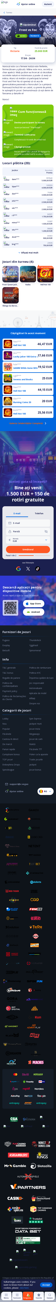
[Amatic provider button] (13, 837)
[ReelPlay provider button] (13, 972)
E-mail (17, 513)
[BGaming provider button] (36, 837)
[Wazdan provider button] (36, 855)
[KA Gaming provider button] (36, 990)
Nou (4, 723)
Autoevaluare (35, 688)
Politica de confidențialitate (10, 684)
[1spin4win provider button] (13, 855)
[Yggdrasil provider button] (36, 819)
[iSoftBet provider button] (36, 864)
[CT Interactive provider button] (36, 873)
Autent (48, 4)
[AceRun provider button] (36, 1017)
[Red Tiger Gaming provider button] (13, 891)
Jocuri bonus (35, 769)
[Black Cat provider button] (13, 1035)
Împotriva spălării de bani (41, 677)
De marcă (7, 744)
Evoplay (6, 645)
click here (24, 1287)
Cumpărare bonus (11, 754)
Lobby (5, 718)
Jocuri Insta (34, 728)
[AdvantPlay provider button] (36, 1026)
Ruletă (32, 744)
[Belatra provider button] (13, 909)
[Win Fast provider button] (36, 936)
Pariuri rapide (8, 749)
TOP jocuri (7, 759)
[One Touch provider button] (13, 945)
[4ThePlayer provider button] (36, 963)
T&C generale (9, 667)
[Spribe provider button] (36, 891)
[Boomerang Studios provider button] (13, 981)
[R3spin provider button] (36, 1044)
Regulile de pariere (11, 677)
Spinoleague (8, 769)
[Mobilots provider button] (36, 882)
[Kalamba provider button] (13, 864)
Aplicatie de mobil (37, 693)
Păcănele (6, 733)
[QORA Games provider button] (13, 999)
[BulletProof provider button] (36, 972)
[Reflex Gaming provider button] (13, 1017)
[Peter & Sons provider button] (13, 846)
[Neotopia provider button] (13, 1062)
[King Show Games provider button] (36, 945)
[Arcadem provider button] (13, 882)
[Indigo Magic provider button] (36, 999)
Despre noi (34, 703)
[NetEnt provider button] (36, 846)
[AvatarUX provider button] (13, 963)
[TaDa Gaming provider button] (36, 927)
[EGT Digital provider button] (13, 1008)
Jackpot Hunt (35, 723)
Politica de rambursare (40, 667)
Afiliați (32, 698)
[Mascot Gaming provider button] (13, 954)
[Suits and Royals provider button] (36, 1053)
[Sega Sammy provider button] (36, 954)
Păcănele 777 (35, 749)
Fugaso (6, 640)
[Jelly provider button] (36, 1008)
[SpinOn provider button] (36, 981)
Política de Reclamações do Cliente (14, 698)
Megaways (34, 733)
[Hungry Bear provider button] (13, 1044)
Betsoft (6, 650)
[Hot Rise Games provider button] (36, 1035)
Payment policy (9, 691)
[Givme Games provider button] (13, 873)
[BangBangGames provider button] (13, 990)
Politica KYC (35, 672)
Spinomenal (35, 650)
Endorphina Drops (11, 764)
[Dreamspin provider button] (13, 1053)
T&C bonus (7, 672)
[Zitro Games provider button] (13, 936)
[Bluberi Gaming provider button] (36, 918)
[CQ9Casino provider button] (36, 900)
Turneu (9, 12)
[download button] (10, 608)
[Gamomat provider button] (13, 819)
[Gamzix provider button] (36, 810)
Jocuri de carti (35, 739)
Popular (6, 728)
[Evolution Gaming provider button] (13, 927)
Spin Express (35, 718)
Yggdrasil (33, 645)
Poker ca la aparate (38, 754)
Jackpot (32, 764)
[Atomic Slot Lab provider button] (13, 900)
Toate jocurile (36, 759)
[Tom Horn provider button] (13, 918)
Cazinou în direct (10, 739)
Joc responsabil (36, 683)
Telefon (39, 513)
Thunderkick (35, 640)
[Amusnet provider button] (13, 1026)
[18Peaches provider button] (36, 1062)
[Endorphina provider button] (13, 810)
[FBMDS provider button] (36, 909)
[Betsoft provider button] (13, 828)
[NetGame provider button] (36, 828)
